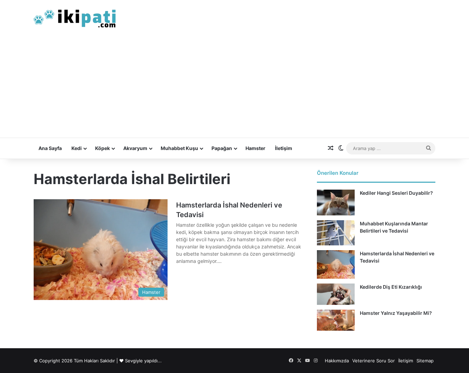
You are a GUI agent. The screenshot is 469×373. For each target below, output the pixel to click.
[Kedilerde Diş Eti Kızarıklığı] (336, 294)
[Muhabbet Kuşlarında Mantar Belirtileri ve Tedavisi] (336, 232)
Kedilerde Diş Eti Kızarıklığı (391, 287)
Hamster (255, 148)
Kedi (76, 148)
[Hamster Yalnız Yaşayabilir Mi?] (336, 320)
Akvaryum (135, 148)
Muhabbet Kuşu (179, 148)
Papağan (221, 148)
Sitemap (425, 360)
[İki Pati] (75, 17)
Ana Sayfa (50, 148)
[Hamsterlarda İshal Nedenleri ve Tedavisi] (336, 264)
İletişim (283, 148)
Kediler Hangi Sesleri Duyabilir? (396, 193)
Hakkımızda (337, 360)
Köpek (102, 148)
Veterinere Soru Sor (373, 360)
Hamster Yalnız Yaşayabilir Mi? (396, 313)
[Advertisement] (234, 86)
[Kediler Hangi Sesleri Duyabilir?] (336, 202)
